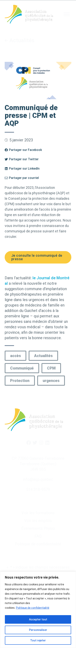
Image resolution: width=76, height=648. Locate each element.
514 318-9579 (38, 489)
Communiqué (22, 368)
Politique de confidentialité (32, 607)
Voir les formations (38, 513)
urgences (51, 380)
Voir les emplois (38, 520)
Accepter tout (38, 619)
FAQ (38, 536)
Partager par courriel (24, 178)
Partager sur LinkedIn (24, 168)
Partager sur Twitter (24, 159)
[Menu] (67, 14)
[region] (38, 610)
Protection (19, 380)
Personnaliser (38, 629)
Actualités (21, 40)
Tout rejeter (38, 640)
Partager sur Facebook (25, 150)
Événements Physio (38, 528)
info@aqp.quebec (38, 479)
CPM (51, 368)
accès (15, 355)
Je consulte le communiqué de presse (36, 257)
